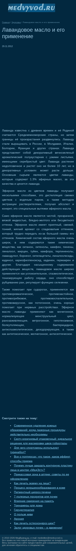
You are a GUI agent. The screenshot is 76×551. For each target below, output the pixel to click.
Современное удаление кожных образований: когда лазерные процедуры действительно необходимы (37, 430)
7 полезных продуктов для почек (35, 496)
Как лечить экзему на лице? (32, 483)
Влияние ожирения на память (34, 501)
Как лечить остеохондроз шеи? (34, 523)
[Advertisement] (38, 86)
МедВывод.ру (22, 538)
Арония (19, 518)
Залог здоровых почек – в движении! (38, 527)
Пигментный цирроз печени (32, 492)
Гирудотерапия (24, 509)
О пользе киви (23, 514)
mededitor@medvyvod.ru (49, 538)
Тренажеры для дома (28, 505)
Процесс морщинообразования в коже (39, 487)
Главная (6, 22)
